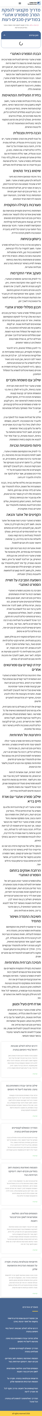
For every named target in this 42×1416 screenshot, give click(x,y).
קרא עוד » (34, 1074)
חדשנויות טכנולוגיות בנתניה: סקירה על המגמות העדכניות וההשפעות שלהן (21, 1265)
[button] (20, 3)
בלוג (31, 25)
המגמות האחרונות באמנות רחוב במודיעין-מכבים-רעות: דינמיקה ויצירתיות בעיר (22, 1171)
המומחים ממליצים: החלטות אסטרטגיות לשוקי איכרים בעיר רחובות (23, 1217)
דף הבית (36, 25)
